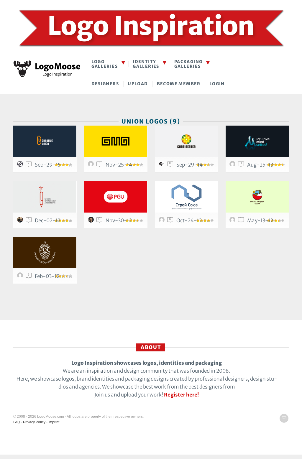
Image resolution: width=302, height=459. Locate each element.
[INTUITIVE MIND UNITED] (257, 141)
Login (217, 83)
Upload (138, 83)
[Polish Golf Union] (115, 197)
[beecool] (162, 221)
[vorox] (21, 277)
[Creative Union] (45, 141)
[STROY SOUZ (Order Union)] (186, 197)
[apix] (91, 221)
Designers (105, 83)
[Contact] (284, 418)
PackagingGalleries (188, 64)
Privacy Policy (34, 422)
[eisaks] (162, 165)
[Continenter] (186, 141)
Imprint (53, 422)
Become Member (179, 83)
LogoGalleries (104, 64)
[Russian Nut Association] (45, 252)
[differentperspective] (233, 221)
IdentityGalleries (146, 64)
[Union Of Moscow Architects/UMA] (45, 197)
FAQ (16, 422)
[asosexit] (91, 165)
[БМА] (115, 141)
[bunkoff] (21, 221)
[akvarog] (233, 165)
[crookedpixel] (21, 165)
